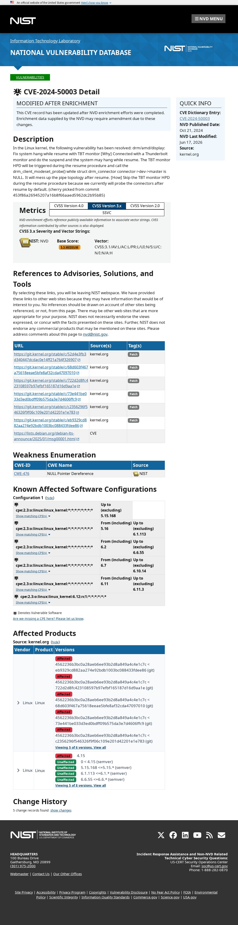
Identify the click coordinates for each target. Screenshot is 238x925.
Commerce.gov (145, 897)
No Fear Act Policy (165, 892)
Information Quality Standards (106, 897)
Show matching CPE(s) (31, 516)
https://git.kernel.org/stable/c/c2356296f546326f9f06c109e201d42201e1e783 (51, 409)
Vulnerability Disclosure (129, 892)
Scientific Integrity (63, 897)
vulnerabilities (30, 77)
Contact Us (41, 873)
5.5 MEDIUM (69, 247)
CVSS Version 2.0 (145, 205)
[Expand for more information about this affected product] (18, 703)
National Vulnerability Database (70, 52)
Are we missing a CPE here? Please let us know (48, 619)
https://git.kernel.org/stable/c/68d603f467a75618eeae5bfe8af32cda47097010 (51, 370)
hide (49, 498)
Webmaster (19, 873)
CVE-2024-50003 (195, 118)
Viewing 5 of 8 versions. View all (80, 785)
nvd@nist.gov (95, 334)
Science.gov (170, 897)
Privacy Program (72, 892)
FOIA (187, 892)
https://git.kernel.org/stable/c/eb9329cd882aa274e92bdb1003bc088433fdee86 (50, 422)
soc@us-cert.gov (215, 866)
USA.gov (189, 897)
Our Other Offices (67, 873)
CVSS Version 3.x (106, 205)
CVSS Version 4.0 (68, 205)
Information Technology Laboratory (45, 41)
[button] (208, 18)
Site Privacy (24, 892)
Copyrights (97, 892)
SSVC (106, 212)
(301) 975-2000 (23, 866)
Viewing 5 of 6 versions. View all (80, 747)
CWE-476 (21, 473)
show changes (60, 810)
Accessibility (46, 892)
